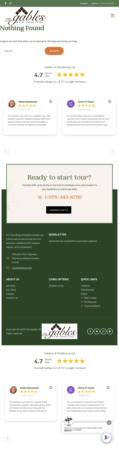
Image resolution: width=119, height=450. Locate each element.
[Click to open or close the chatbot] (106, 437)
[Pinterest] (110, 331)
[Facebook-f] (90, 331)
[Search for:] (22, 50)
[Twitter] (97, 331)
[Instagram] (103, 331)
